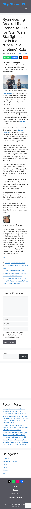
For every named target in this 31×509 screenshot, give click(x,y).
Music (5, 467)
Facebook (14, 57)
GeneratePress (15, 506)
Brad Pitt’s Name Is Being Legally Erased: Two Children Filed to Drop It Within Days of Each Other (15, 428)
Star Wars (22, 121)
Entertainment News (18, 263)
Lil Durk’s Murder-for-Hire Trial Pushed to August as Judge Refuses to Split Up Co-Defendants (15, 281)
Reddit (25, 57)
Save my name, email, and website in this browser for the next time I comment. (15, 335)
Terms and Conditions (15, 497)
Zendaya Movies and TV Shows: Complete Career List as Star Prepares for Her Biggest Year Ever (15, 411)
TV (4, 473)
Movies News (9, 265)
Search (5, 353)
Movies (7, 263)
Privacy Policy (15, 494)
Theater (5, 470)
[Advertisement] (15, 380)
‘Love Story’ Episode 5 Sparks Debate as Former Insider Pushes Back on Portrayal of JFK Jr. (14, 273)
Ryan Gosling (7, 93)
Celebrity (6, 458)
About (15, 486)
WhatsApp (6, 57)
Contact (15, 490)
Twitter (5, 257)
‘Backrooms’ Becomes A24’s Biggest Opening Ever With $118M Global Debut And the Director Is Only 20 (15, 435)
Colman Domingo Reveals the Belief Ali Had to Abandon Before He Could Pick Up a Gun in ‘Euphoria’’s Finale (15, 442)
